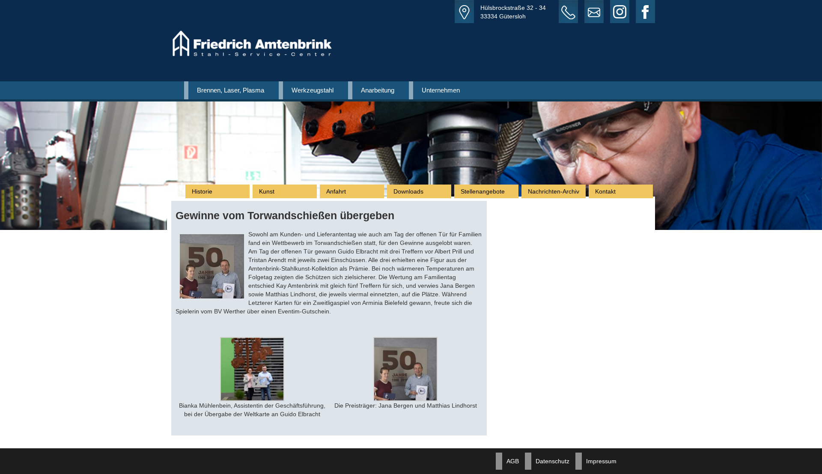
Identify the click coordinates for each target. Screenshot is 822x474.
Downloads (408, 191)
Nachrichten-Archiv (553, 191)
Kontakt (605, 191)
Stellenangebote (483, 191)
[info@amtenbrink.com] (597, 12)
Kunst (266, 191)
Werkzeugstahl (313, 90)
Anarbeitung (377, 90)
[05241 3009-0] (571, 12)
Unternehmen (441, 90)
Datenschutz (552, 461)
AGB (512, 461)
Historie (202, 191)
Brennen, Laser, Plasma (230, 90)
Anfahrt (336, 191)
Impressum (601, 461)
